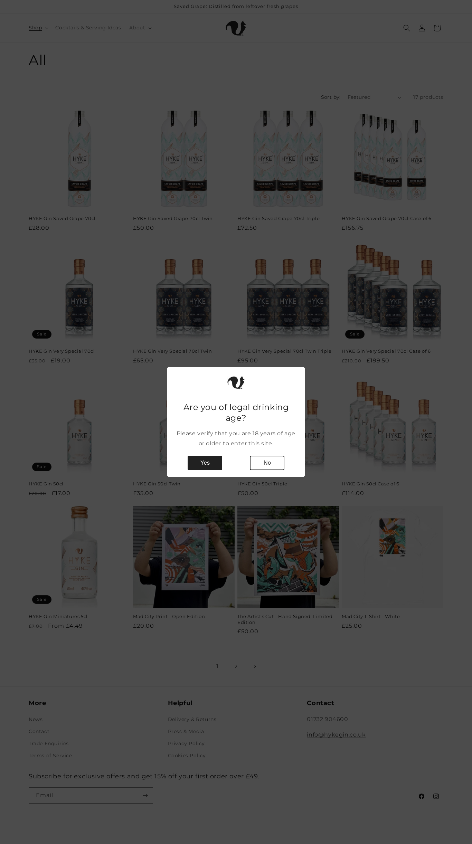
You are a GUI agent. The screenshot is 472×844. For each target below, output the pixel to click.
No (267, 463)
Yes (205, 463)
